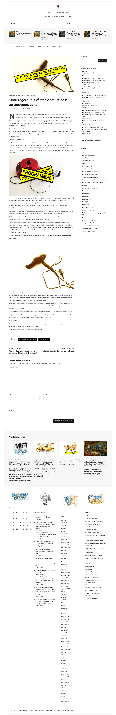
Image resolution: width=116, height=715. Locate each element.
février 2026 (64, 536)
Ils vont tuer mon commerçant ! (91, 191)
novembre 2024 (65, 575)
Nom (10, 394)
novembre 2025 (65, 545)
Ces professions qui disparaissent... (43, 462)
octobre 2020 (64, 646)
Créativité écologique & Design (17, 96)
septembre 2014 (65, 701)
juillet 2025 (64, 553)
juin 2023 (63, 597)
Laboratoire (58, 24)
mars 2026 (64, 534)
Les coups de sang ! (87, 207)
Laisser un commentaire (63, 421)
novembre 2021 (65, 619)
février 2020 (64, 668)
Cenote (51, 710)
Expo (64, 24)
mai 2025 (63, 558)
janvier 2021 (64, 638)
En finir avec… (86, 185)
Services (50, 24)
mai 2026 (63, 528)
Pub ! (83, 217)
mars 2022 (64, 608)
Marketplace (70, 24)
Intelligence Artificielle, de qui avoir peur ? (58, 351)
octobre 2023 (64, 586)
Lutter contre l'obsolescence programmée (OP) (94, 213)
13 (20, 522)
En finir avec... (19, 463)
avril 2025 (63, 561)
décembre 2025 (65, 542)
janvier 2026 (64, 539)
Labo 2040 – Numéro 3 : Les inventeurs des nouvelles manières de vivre (94, 104)
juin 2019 (63, 690)
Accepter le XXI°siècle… (88, 155)
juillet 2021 (64, 630)
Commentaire (13, 368)
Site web (11, 402)
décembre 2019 (65, 674)
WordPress (71, 710)
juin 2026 (63, 525)
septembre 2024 (65, 580)
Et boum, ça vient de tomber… (90, 188)
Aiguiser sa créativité (88, 160)
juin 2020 (63, 657)
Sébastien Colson (13, 108)
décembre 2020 (65, 641)
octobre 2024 (64, 578)
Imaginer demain (31, 96)
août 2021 (63, 627)
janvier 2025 (64, 569)
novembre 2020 (65, 644)
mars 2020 (64, 666)
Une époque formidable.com (58, 12)
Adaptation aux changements (90, 158)
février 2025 (64, 567)
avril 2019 (63, 696)
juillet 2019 (64, 688)
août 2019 (63, 685)
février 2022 (64, 611)
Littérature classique (88, 210)
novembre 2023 (65, 583)
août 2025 (63, 550)
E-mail (45, 394)
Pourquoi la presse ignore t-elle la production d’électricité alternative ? (23, 351)
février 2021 (64, 635)
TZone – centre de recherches (90, 225)
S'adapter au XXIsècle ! (88, 223)
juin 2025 (63, 556)
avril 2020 (63, 663)
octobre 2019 (64, 679)
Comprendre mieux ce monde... (42, 463)
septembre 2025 (65, 547)
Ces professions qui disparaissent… (92, 171)
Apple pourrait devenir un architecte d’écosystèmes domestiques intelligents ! (93, 471)
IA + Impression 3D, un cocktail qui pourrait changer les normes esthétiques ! (45, 474)
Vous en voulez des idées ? (89, 231)
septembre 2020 (65, 649)
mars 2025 (64, 564)
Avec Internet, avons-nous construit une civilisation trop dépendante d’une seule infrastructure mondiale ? (45, 601)
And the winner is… (87, 166)
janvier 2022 (64, 613)
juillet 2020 (64, 655)
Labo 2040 (85, 202)
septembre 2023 (65, 589)
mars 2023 (64, 605)
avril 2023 (63, 602)
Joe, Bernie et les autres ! (67, 465)
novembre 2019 (65, 677)
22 (27, 525)
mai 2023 (63, 600)
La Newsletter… (86, 199)
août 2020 (63, 652)
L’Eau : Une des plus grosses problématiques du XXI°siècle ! (24, 33)
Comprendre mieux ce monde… (90, 174)
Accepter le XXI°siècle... (15, 460)
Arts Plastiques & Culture (89, 168)
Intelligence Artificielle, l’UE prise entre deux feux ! (94, 121)
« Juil (10, 537)
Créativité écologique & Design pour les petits (94, 180)
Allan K (84, 163)
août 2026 (63, 520)
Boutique (44, 24)
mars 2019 (64, 699)
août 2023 (63, 591)
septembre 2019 (65, 682)
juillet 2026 (64, 523)
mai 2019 (63, 693)
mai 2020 (63, 660)
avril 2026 (63, 531)
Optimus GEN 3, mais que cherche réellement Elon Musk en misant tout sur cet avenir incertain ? (73, 34)
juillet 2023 (64, 594)
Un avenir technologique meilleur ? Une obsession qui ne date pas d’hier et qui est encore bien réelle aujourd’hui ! (49, 34)
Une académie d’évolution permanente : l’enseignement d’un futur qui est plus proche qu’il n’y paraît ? (94, 129)
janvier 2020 (64, 671)
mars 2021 (64, 633)
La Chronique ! (86, 196)
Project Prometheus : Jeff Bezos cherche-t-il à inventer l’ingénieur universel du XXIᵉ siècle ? (99, 34)
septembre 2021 (65, 624)
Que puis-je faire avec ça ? (89, 220)
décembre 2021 (65, 616)
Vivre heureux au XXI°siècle (89, 228)
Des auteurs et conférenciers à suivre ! (93, 182)
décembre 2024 (65, 572)
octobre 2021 (64, 622)
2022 (83, 152)
